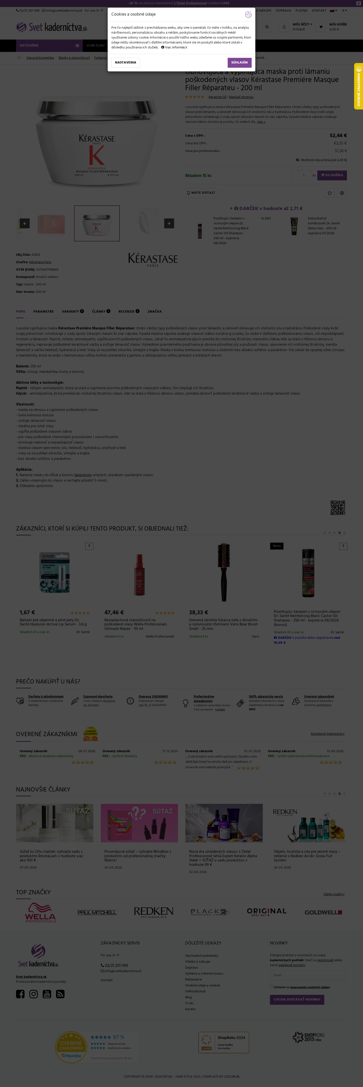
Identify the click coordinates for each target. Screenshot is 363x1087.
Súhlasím (239, 62)
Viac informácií (175, 47)
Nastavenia (125, 62)
